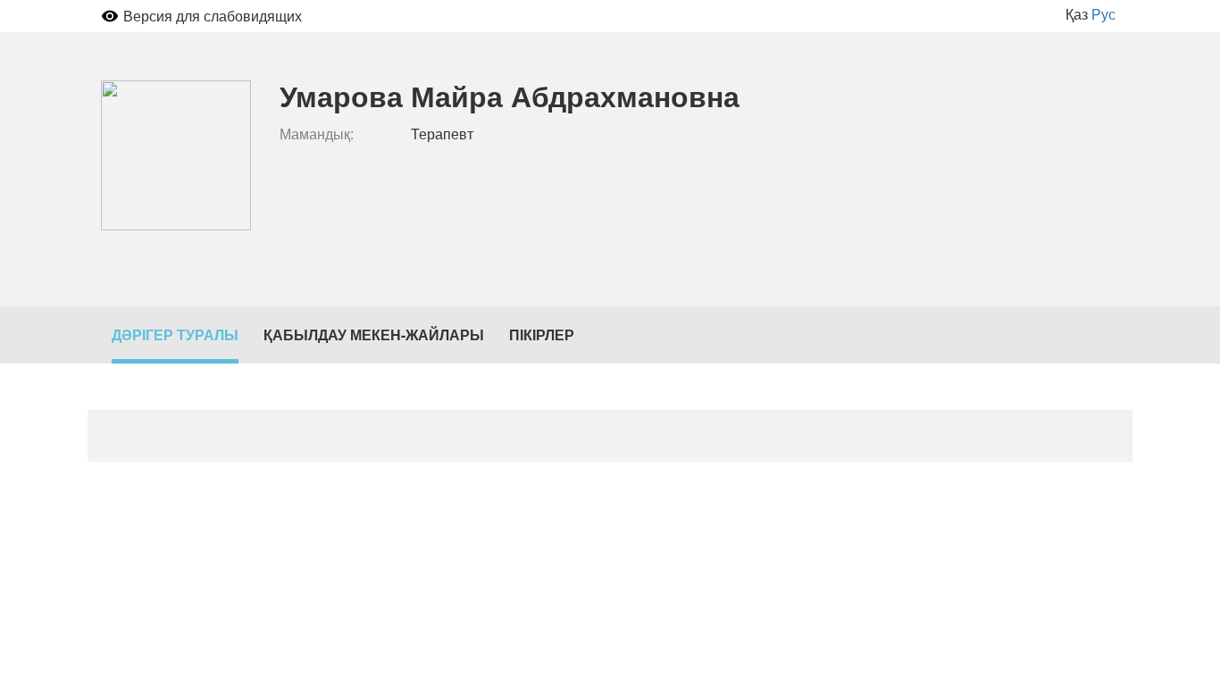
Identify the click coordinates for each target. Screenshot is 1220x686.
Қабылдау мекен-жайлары (373, 334)
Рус (1103, 14)
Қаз (1076, 14)
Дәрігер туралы (175, 334)
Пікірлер (541, 334)
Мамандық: (317, 134)
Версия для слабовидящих (212, 15)
